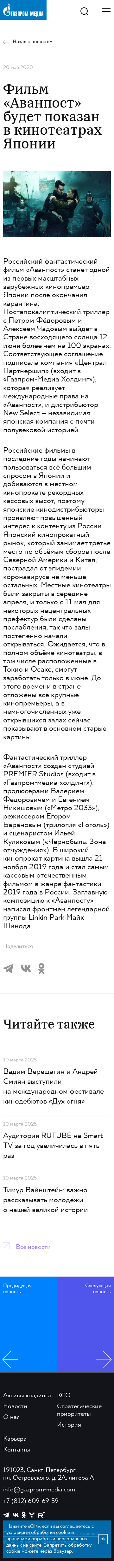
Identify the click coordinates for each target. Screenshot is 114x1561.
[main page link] (23, 10)
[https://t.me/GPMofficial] (6, 1515)
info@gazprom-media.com (39, 1490)
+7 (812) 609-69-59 (31, 1501)
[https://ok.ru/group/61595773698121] (24, 1515)
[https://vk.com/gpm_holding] (16, 1515)
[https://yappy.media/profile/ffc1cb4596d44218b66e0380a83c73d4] (32, 1515)
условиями (18, 1532)
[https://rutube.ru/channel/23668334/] (41, 1515)
